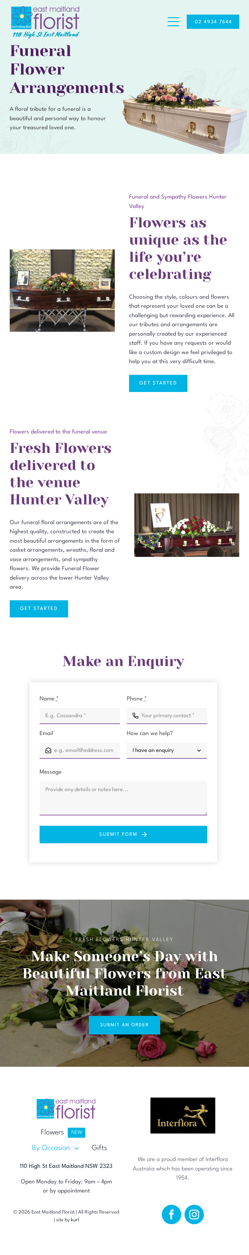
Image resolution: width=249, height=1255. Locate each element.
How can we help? (150, 733)
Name (49, 699)
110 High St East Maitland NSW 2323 (66, 1166)
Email (46, 733)
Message (51, 772)
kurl (75, 1220)
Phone (137, 699)
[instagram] (194, 1214)
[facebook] (171, 1214)
